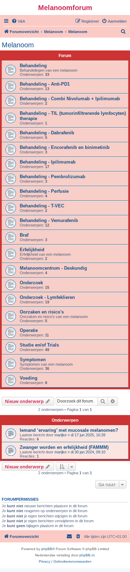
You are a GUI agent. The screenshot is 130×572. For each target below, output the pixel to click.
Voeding (28, 378)
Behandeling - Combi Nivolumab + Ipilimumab (70, 98)
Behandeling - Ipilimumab (48, 162)
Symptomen (33, 359)
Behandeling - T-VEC (42, 205)
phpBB (46, 549)
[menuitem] (18, 21)
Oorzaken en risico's (42, 312)
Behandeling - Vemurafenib (49, 220)
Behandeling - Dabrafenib (47, 132)
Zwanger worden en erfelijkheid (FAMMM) (64, 447)
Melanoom (18, 45)
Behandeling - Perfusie (44, 191)
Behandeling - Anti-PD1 (45, 84)
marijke (60, 435)
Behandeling (33, 65)
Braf (24, 235)
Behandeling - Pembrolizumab (52, 176)
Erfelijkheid (32, 249)
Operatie (29, 330)
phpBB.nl (86, 555)
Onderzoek (31, 282)
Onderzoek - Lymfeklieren (47, 297)
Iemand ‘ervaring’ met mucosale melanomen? (69, 430)
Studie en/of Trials (39, 345)
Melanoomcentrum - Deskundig (53, 268)
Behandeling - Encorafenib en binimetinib (65, 147)
